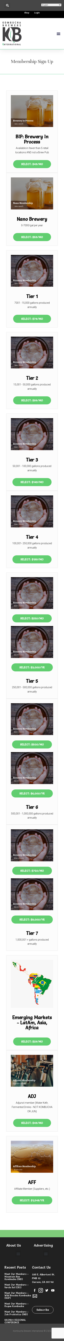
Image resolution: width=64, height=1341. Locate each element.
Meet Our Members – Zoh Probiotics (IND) (16, 1313)
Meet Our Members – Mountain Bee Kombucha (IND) (16, 1277)
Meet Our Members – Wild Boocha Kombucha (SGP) (17, 1295)
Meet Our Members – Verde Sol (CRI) (16, 1286)
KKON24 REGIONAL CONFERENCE (15, 1321)
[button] (7, 5)
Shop (26, 12)
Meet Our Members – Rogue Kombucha (16, 1305)
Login (37, 12)
